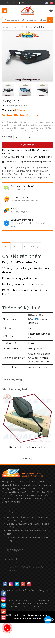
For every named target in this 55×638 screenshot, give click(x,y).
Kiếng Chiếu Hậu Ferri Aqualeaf (27, 447)
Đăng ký (25, 3)
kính (37, 171)
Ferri (21, 167)
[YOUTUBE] (22, 583)
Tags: (5, 167)
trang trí (20, 177)
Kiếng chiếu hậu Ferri (24, 171)
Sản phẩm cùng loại (14, 389)
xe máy (28, 177)
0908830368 (27, 145)
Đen (45, 177)
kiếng (10, 171)
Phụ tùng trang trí (30, 174)
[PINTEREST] (28, 583)
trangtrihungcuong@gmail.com (30, 530)
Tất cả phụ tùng (12, 379)
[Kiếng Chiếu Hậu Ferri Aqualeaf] (27, 418)
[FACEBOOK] (4, 583)
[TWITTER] (16, 583)
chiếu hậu (14, 167)
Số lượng (7, 136)
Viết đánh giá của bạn (15, 105)
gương (27, 167)
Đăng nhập (10, 3)
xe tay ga (37, 177)
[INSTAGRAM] (10, 583)
